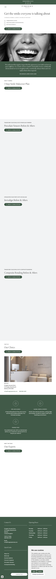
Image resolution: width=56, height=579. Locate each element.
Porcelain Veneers (9, 562)
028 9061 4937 (22, 391)
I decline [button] (40, 571)
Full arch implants (9, 560)
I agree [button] (34, 571)
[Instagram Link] (28, 3)
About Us (6, 553)
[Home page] (27, 6)
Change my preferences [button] (38, 574)
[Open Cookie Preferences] (2, 577)
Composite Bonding (9, 564)
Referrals (6, 555)
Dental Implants (8, 558)
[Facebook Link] (26, 3)
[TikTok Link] (30, 3)
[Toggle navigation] (5, 7)
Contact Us (19, 574)
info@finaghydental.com (10, 391)
